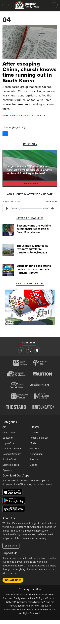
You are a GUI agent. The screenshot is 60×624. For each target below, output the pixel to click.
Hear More (51, 201)
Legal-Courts (9, 443)
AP (4, 426)
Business (34, 426)
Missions (34, 448)
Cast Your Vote (30, 183)
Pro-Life (34, 459)
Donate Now (13, 580)
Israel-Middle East (39, 437)
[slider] (30, 208)
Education (7, 437)
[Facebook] (21, 350)
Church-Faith (9, 432)
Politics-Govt (9, 459)
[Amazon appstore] (13, 509)
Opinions (7, 470)
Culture (34, 432)
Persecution (36, 454)
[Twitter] (29, 350)
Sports (33, 464)
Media (33, 443)
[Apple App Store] (13, 492)
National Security (11, 454)
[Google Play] (14, 501)
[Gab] (37, 350)
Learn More (11, 545)
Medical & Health (11, 448)
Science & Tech (10, 464)
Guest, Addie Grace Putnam (16, 115)
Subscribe (29, 342)
